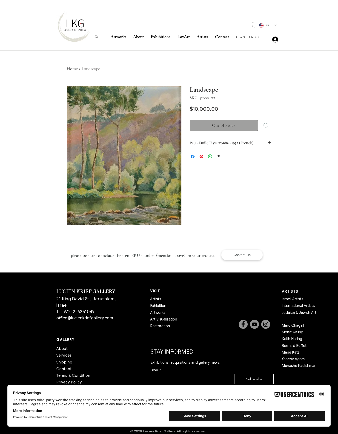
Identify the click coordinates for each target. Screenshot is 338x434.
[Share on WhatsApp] (210, 156)
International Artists (298, 306)
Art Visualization (163, 319)
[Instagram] (265, 324)
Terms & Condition (73, 375)
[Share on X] (219, 156)
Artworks (158, 312)
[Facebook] (243, 324)
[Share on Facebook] (192, 156)
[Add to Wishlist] (265, 125)
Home (72, 68)
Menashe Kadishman (299, 365)
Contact (64, 369)
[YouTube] (254, 324)
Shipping (64, 362)
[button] (253, 25)
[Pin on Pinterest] (201, 156)
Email (156, 370)
